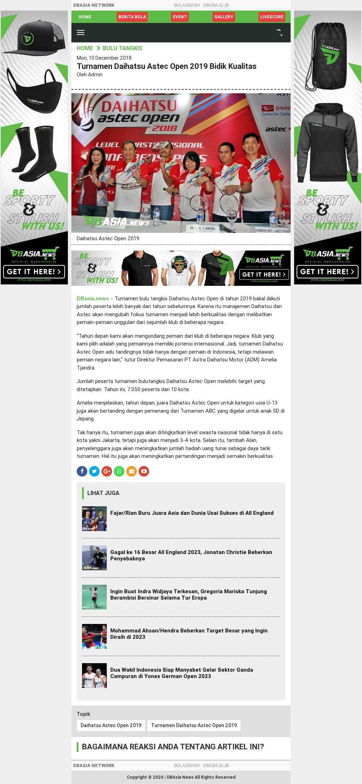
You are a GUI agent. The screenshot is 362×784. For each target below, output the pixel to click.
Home (84, 16)
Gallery (223, 16)
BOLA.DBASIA (187, 5)
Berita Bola (132, 16)
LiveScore (272, 16)
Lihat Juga (103, 493)
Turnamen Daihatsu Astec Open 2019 (194, 725)
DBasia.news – (95, 298)
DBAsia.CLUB (216, 5)
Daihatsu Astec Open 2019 (111, 725)
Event (180, 16)
